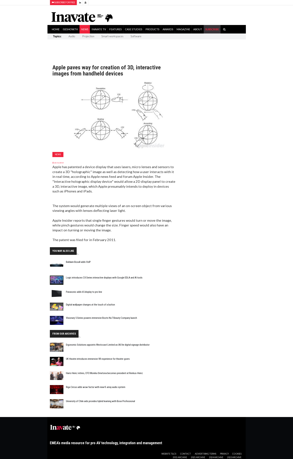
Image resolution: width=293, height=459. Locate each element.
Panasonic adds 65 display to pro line (84, 291)
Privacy (224, 454)
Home (56, 29)
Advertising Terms (205, 454)
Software (136, 36)
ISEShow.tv (70, 29)
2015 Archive (180, 457)
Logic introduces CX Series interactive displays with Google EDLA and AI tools (104, 277)
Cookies (236, 454)
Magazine (183, 29)
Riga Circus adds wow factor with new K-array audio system (95, 387)
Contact (185, 454)
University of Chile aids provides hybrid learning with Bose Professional (100, 401)
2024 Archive (216, 457)
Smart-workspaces (112, 36)
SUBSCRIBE (212, 29)
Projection (88, 36)
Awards (168, 29)
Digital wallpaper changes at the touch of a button (90, 304)
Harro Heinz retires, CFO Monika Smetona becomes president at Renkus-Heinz (104, 373)
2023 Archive (234, 457)
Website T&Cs (168, 454)
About (197, 29)
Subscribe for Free (64, 2)
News (84, 29)
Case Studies (133, 29)
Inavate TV (99, 29)
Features (115, 29)
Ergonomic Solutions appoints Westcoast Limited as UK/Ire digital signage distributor (108, 344)
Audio (72, 36)
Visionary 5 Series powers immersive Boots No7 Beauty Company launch (101, 317)
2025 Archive (198, 457)
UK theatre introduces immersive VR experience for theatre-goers (98, 358)
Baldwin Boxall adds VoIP (78, 262)
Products (152, 29)
